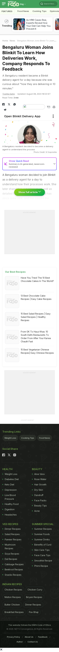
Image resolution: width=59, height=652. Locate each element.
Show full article (28, 192)
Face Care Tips (42, 555)
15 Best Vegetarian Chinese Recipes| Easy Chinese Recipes (37, 351)
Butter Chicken (12, 604)
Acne (37, 511)
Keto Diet (9, 484)
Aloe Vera (39, 474)
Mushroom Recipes (10, 546)
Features (7, 11)
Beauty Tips (40, 505)
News (12, 41)
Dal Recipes (11, 559)
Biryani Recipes (34, 597)
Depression (11, 489)
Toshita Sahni (8, 94)
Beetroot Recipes (14, 569)
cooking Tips (39, 11)
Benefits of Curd (42, 544)
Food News (23, 11)
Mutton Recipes (13, 597)
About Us (29, 637)
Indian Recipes (12, 584)
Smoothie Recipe (43, 560)
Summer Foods (42, 534)
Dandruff (38, 495)
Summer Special (43, 524)
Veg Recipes (10, 524)
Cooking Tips (27, 438)
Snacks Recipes (13, 574)
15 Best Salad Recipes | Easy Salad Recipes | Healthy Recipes (36, 317)
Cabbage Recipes (14, 564)
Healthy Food (12, 504)
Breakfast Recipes (14, 612)
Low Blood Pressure (10, 497)
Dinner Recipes (13, 529)
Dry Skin (38, 489)
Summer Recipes (43, 529)
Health (7, 469)
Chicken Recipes (13, 589)
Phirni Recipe (41, 566)
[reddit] (5, 109)
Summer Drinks (42, 539)
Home (5, 41)
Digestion (9, 509)
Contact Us (33, 642)
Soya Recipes (12, 553)
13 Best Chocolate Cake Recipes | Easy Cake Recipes (36, 297)
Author (20, 642)
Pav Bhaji (33, 612)
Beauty (37, 469)
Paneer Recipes (13, 539)
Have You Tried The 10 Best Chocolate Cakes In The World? (37, 279)
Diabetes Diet (12, 479)
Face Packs (40, 500)
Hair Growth (40, 484)
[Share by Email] (48, 107)
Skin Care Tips (42, 550)
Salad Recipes (12, 534)
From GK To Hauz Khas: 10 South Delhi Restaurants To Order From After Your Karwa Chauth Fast (36, 336)
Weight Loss (10, 438)
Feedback (43, 637)
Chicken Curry (35, 589)
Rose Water (40, 479)
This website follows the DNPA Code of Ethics (29, 625)
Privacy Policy (13, 637)
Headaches (11, 514)
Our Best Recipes (15, 271)
